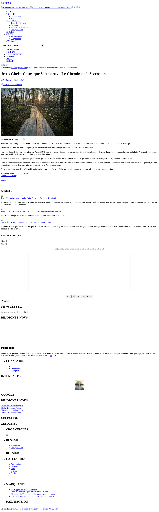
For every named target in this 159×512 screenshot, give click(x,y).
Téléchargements (17, 36)
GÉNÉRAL (11, 52)
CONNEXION (7, 3)
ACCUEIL (10, 12)
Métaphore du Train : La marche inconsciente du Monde (33, 494)
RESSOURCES (12, 21)
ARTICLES (25, 7)
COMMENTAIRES (63, 7)
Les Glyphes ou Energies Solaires (24, 489)
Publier (14, 366)
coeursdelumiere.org (9, 176)
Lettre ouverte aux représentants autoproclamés (29, 492)
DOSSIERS (11, 56)
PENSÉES (10, 61)
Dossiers (14, 25)
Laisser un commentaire (12, 85)
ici (51, 356)
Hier (12, 18)
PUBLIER (10, 32)
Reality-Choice (17, 30)
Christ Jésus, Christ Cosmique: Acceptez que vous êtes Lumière (26, 222)
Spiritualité (22, 68)
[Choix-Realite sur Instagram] (80, 7)
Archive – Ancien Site (19, 27)
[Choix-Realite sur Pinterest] (77, 7)
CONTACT (11, 41)
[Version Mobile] (7, 65)
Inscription (15, 371)
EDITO (9, 59)
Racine (14, 68)
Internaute (10, 80)
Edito (13, 469)
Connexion (15, 368)
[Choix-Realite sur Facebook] (75, 7)
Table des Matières (18, 23)
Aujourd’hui (16, 16)
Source (3, 180)
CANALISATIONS (14, 54)
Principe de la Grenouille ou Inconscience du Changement (34, 496)
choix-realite (73, 353)
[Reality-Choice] (2, 65)
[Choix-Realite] (4, 65)
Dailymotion (16, 39)
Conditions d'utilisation (29, 509)
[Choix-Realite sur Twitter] (72, 7)
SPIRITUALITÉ (12, 50)
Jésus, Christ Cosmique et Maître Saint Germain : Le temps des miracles (29, 198)
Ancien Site (15, 445)
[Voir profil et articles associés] (79, 389)
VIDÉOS (9, 34)
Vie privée (44, 509)
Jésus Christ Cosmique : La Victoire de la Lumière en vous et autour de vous (31, 211)
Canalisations (16, 464)
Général (14, 471)
